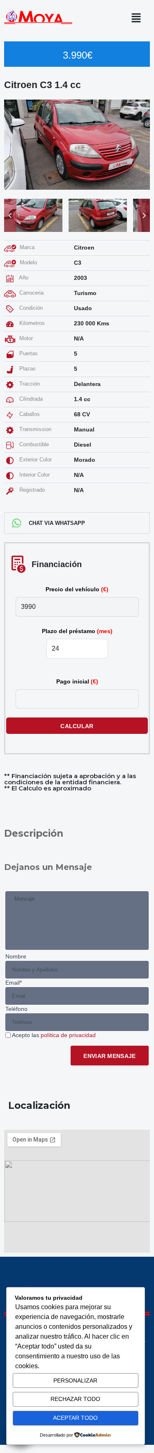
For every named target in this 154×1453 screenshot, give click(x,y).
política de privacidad (68, 1035)
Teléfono (16, 1009)
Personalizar (75, 1380)
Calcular (76, 726)
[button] (138, 17)
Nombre (15, 956)
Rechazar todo (75, 1399)
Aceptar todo (75, 1417)
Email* (13, 982)
